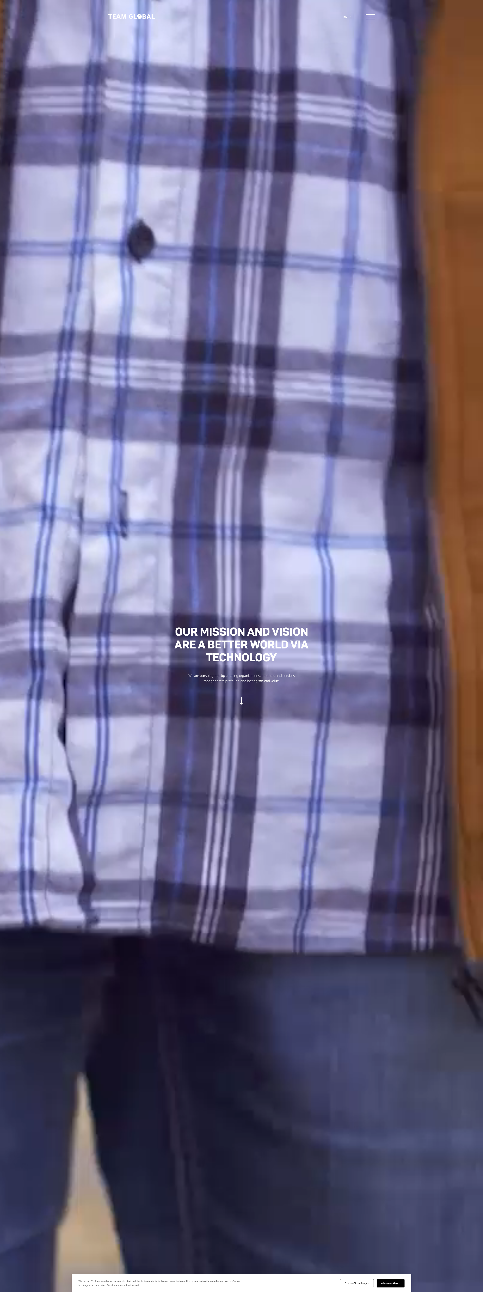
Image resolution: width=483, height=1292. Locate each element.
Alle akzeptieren (390, 1283)
